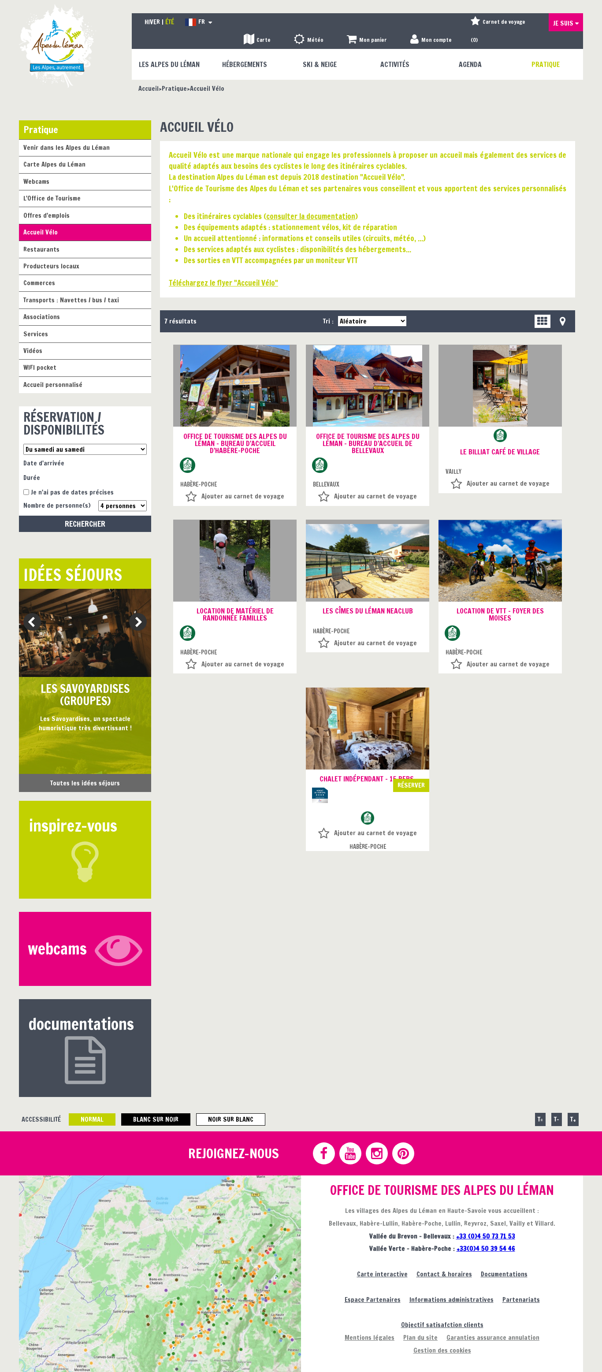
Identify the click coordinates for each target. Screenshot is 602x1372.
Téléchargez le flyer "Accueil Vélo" (223, 283)
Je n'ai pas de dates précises (72, 492)
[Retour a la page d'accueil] (57, 45)
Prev (28, 622)
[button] (367, 40)
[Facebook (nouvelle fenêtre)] (323, 1153)
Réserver (411, 785)
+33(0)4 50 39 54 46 (486, 1248)
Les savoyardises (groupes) (85, 694)
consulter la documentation (310, 216)
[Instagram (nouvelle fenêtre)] (376, 1153)
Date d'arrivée (43, 463)
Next (135, 622)
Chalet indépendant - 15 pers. (368, 779)
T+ (573, 1119)
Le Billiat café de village (500, 452)
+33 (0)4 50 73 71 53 (485, 1236)
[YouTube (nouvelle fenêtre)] (350, 1153)
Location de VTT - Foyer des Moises (500, 614)
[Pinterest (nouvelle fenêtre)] (403, 1153)
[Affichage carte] (563, 321)
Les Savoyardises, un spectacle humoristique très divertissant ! (85, 723)
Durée (31, 477)
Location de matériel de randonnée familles (235, 614)
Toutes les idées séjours (85, 783)
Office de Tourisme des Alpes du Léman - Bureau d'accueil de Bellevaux (368, 443)
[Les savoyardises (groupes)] (85, 633)
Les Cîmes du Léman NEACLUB (368, 611)
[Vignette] (542, 321)
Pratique (40, 129)
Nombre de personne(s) (57, 505)
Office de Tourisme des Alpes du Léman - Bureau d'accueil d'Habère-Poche (235, 443)
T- (556, 1119)
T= (540, 1119)
